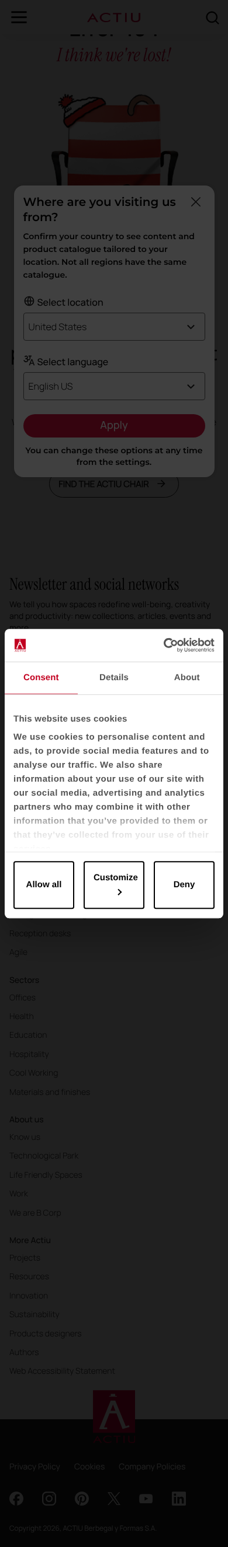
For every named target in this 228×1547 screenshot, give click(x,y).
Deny (184, 885)
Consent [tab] (41, 677)
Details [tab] (114, 677)
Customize (116, 878)
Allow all (44, 885)
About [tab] (187, 677)
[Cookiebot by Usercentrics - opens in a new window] (164, 645)
